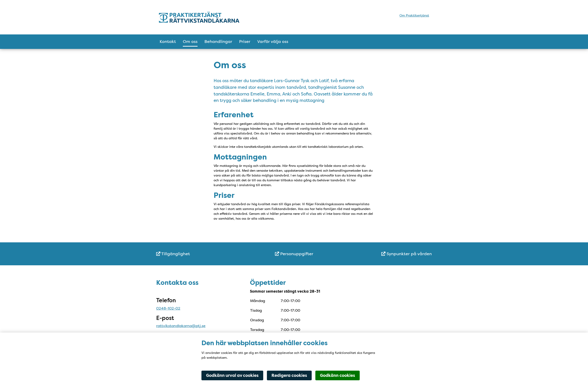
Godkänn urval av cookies (232, 375)
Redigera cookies (289, 375)
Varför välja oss (272, 41)
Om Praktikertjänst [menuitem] (414, 15)
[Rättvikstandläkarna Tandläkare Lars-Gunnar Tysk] (199, 17)
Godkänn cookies (337, 375)
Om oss (190, 41)
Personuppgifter (296, 254)
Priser (244, 41)
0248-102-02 (168, 308)
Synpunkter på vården (408, 254)
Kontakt (168, 41)
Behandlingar (218, 41)
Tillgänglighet (175, 254)
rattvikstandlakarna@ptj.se (181, 325)
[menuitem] (202, 254)
